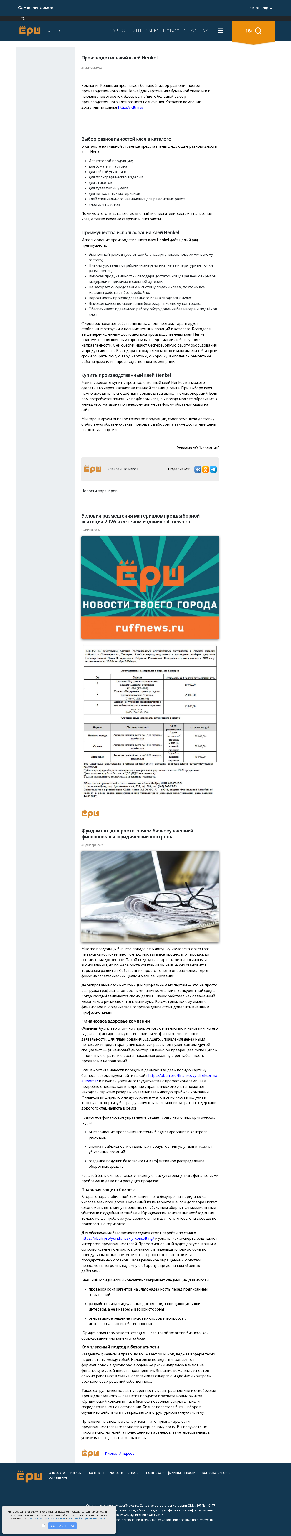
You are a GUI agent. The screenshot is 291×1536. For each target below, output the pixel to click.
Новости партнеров (125, 1472)
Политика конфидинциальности (170, 1472)
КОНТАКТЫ (202, 30)
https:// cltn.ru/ (130, 107)
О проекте (57, 1472)
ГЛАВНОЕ (117, 30)
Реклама (76, 1472)
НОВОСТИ (174, 30)
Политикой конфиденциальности (86, 1518)
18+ (249, 31)
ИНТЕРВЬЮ (145, 30)
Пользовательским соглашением (47, 1518)
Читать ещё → (261, 8)
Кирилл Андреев (119, 1453)
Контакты (96, 1472)
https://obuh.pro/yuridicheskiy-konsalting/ (117, 1238)
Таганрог (54, 30)
